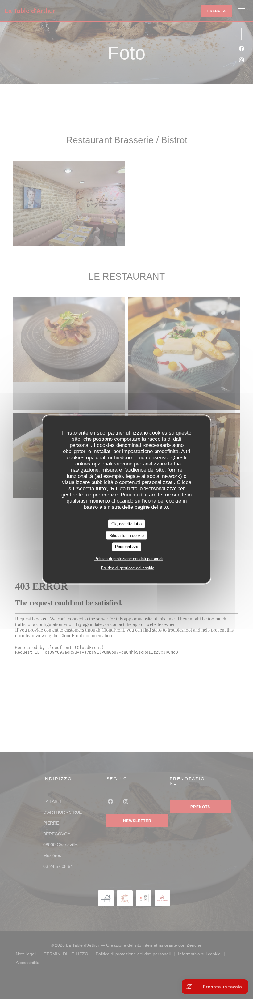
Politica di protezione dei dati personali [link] (128, 558)
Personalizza (126, 546)
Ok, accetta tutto (126, 523)
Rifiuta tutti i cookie (126, 535)
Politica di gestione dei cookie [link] (127, 567)
